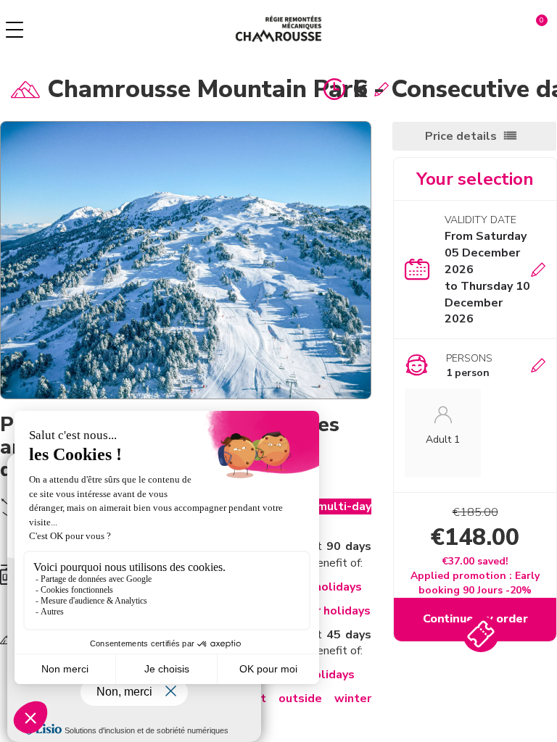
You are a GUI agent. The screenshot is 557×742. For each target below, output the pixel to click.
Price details (461, 136)
